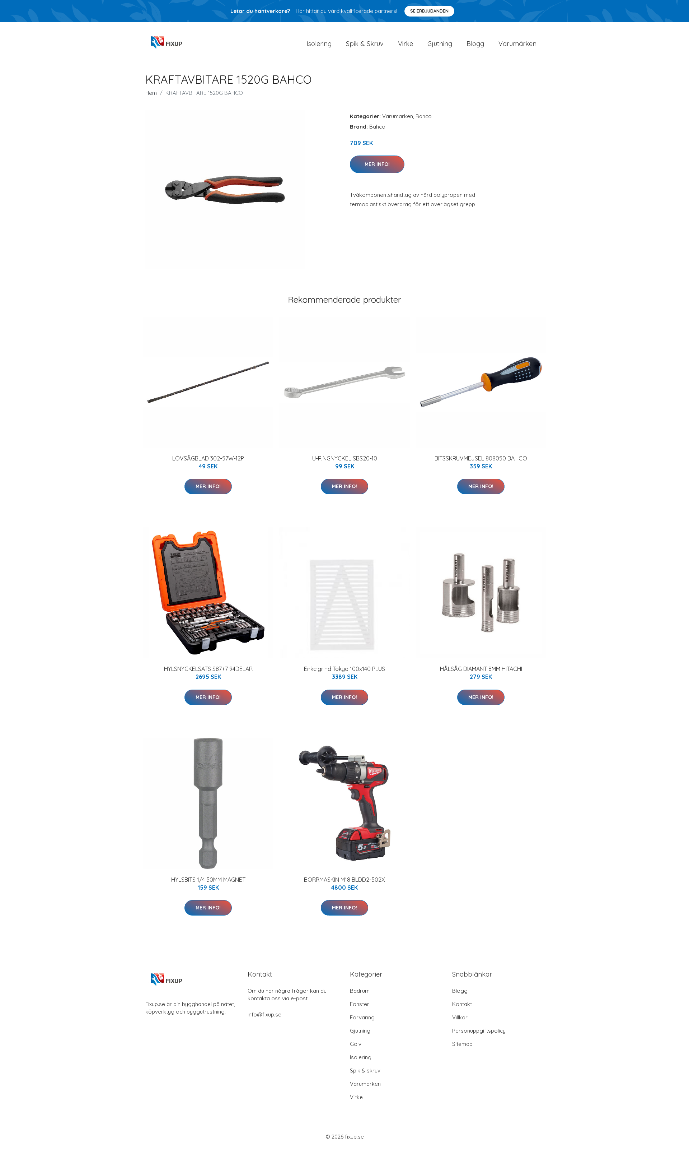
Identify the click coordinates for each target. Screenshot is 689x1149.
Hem (151, 92)
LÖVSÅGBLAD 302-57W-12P (208, 458)
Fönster (359, 1004)
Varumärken (517, 44)
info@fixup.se (264, 1014)
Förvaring (362, 1017)
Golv (355, 1044)
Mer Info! (377, 164)
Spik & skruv (365, 1070)
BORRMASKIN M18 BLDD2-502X (344, 879)
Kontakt (462, 1004)
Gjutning (439, 44)
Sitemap (462, 1044)
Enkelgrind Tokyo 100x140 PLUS (344, 668)
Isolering (319, 44)
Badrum (360, 990)
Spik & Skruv (365, 44)
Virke (405, 44)
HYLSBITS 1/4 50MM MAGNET (208, 879)
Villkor (460, 1017)
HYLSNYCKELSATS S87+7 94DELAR (208, 668)
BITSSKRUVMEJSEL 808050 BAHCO (481, 458)
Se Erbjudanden (429, 11)
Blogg (475, 44)
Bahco (424, 116)
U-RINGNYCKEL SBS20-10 (344, 458)
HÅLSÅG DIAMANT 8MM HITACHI (481, 668)
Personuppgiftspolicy (479, 1030)
